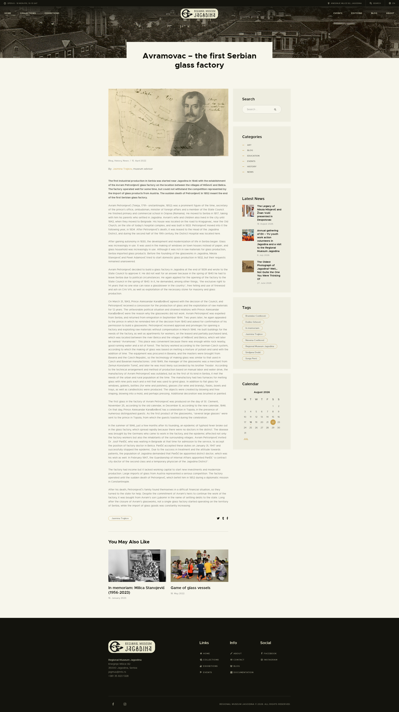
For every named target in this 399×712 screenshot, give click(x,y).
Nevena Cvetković (254, 340)
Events (251, 161)
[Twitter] (218, 518)
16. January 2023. (117, 598)
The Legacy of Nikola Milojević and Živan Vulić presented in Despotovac (269, 212)
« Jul (244, 439)
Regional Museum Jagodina (259, 346)
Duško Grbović (253, 322)
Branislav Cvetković (255, 315)
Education (253, 155)
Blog (110, 160)
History (118, 160)
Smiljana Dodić (253, 352)
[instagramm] (125, 704)
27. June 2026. (264, 283)
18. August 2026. (265, 224)
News (126, 160)
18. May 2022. (178, 593)
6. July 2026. (263, 255)
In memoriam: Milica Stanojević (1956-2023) (136, 590)
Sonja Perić (251, 358)
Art (249, 145)
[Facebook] (227, 518)
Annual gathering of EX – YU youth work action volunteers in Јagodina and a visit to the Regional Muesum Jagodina (269, 241)
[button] (392, 3)
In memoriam (252, 328)
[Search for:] (261, 109)
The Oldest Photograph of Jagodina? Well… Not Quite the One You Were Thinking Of (268, 270)
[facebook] (113, 704)
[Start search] (371, 3)
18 (251, 422)
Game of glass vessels (190, 588)
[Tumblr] (223, 518)
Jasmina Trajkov (122, 168)
